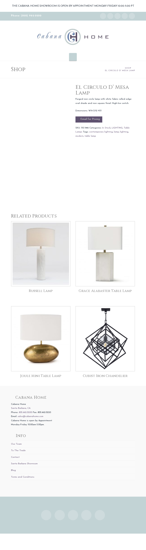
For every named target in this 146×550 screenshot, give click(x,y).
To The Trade (18, 450)
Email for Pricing (90, 119)
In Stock (106, 128)
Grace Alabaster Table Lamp (105, 291)
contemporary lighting (101, 132)
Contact (15, 457)
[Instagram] (103, 16)
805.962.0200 (25, 412)
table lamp (90, 136)
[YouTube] (125, 16)
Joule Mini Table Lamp (40, 376)
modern (79, 136)
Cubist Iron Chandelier (105, 376)
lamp (116, 132)
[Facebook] (110, 16)
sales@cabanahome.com (30, 416)
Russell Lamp (41, 291)
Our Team (16, 444)
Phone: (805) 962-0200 (26, 16)
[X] (117, 16)
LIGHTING (117, 128)
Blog (13, 470)
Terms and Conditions (22, 477)
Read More (41, 279)
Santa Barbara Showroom (24, 464)
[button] (73, 57)
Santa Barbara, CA (20, 408)
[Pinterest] (132, 16)
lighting (124, 132)
